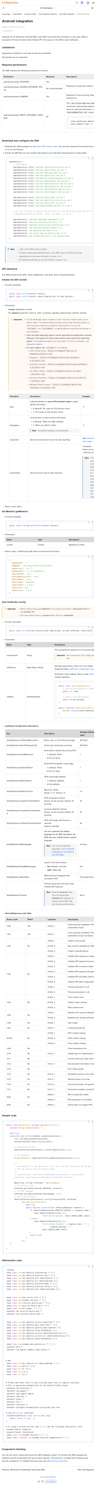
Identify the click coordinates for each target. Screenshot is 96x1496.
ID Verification (17, 14)
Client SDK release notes (47, 146)
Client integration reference (48, 14)
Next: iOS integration (86, 1469)
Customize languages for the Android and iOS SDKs (63, 851)
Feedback (52, 1481)
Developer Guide (30, 14)
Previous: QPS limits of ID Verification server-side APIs (23, 1469)
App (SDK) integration (67, 14)
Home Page (6, 14)
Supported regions (34, 344)
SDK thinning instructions (57, 1461)
